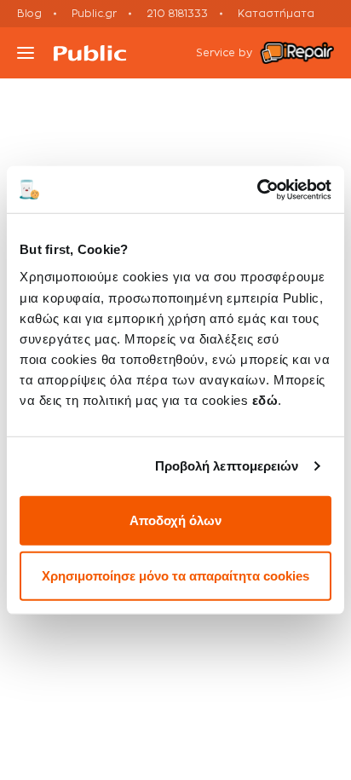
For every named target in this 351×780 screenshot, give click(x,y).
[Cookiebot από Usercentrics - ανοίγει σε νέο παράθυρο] (256, 189)
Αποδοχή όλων (175, 519)
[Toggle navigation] (25, 52)
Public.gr (94, 14)
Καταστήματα (276, 14)
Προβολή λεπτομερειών (227, 466)
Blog (29, 14)
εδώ (265, 399)
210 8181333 (177, 14)
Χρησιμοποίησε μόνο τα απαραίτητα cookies (175, 576)
